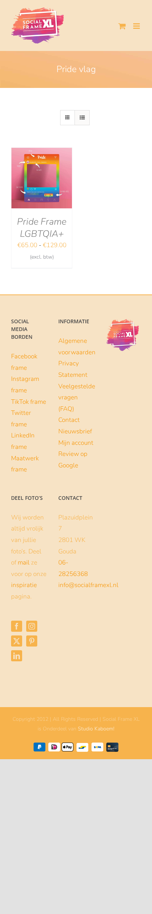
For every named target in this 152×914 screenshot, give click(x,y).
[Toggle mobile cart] (122, 26)
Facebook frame (24, 362)
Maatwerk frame (25, 464)
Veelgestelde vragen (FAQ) (76, 397)
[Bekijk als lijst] (82, 117)
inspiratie (24, 585)
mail (24, 562)
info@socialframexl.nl (88, 585)
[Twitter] (16, 641)
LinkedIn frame (23, 441)
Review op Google (72, 460)
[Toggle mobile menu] (137, 26)
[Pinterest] (31, 641)
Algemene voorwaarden (76, 347)
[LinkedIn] (16, 655)
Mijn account (75, 443)
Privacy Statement (72, 369)
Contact (69, 420)
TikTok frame (28, 402)
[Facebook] (16, 626)
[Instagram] (31, 626)
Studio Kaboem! (96, 728)
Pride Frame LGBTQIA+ (41, 227)
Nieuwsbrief (75, 431)
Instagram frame (25, 385)
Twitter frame (21, 419)
